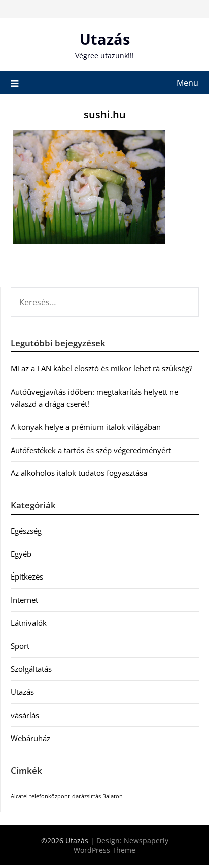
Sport (20, 645)
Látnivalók (29, 623)
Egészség (26, 531)
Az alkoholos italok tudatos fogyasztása (79, 473)
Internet (24, 600)
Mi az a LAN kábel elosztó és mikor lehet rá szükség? (101, 368)
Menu (187, 82)
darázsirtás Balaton (97, 796)
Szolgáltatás (31, 669)
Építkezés (27, 576)
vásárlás (25, 715)
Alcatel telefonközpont (40, 796)
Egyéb (21, 554)
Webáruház (30, 738)
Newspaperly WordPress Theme (121, 845)
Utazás (105, 39)
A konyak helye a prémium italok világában (86, 427)
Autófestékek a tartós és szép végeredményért (91, 450)
